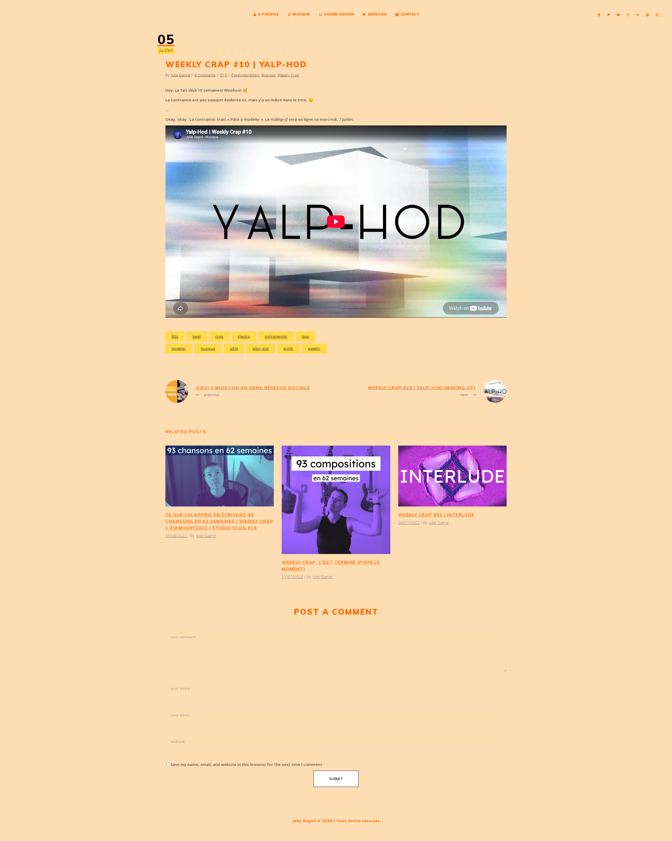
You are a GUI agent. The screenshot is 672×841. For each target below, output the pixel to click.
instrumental (276, 336)
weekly (314, 348)
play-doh (261, 348)
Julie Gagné (180, 75)
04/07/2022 (409, 522)
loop (305, 336)
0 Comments (205, 75)
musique (208, 348)
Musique (268, 75)
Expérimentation (245, 75)
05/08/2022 (176, 535)
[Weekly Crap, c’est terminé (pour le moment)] (336, 500)
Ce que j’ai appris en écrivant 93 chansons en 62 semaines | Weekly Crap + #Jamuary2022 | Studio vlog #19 (219, 521)
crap (219, 336)
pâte (234, 348)
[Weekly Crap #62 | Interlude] (452, 476)
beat (197, 336)
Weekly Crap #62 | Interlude (436, 514)
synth (288, 348)
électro (244, 336)
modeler (179, 348)
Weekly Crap (288, 75)
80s (175, 336)
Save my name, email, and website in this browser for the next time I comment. (247, 764)
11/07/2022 (292, 576)
